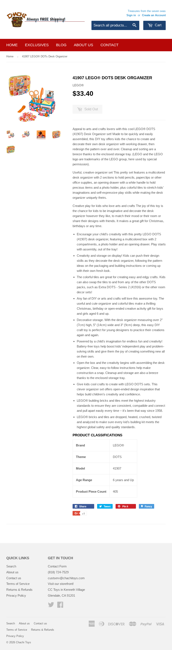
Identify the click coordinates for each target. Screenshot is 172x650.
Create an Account (154, 15)
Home (12, 45)
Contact (109, 45)
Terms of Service (18, 584)
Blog (61, 45)
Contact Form (57, 566)
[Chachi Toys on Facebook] (60, 606)
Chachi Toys (23, 642)
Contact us (13, 578)
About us (83, 45)
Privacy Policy (16, 595)
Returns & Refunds (19, 589)
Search (11, 566)
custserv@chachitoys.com (66, 578)
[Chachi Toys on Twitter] (51, 606)
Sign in (131, 15)
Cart (158, 25)
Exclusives (37, 45)
